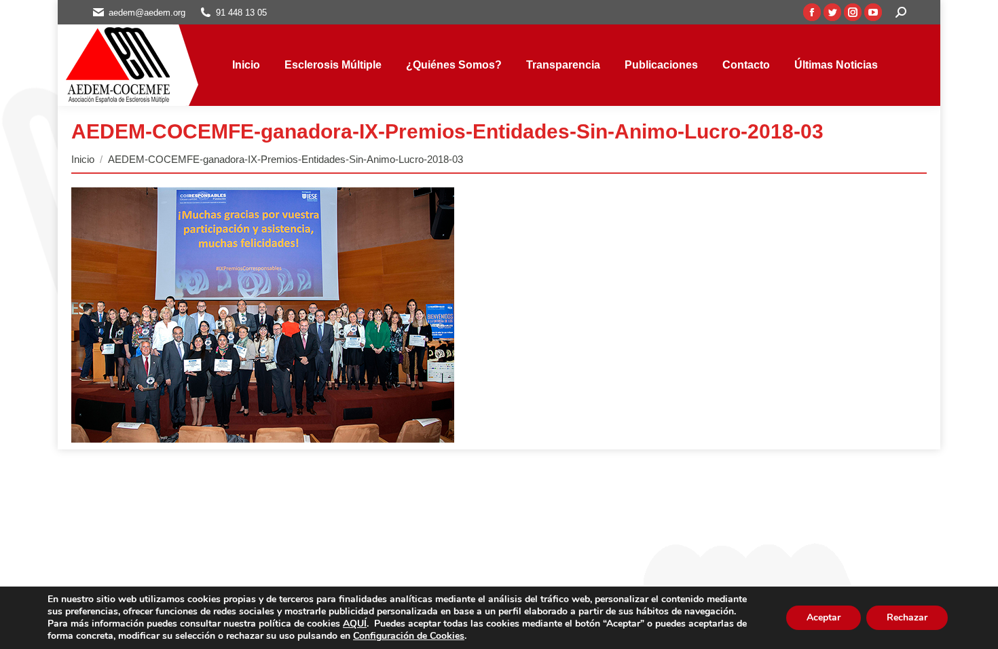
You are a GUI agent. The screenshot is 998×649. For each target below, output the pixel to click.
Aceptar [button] (823, 617)
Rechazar (907, 617)
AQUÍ (355, 623)
